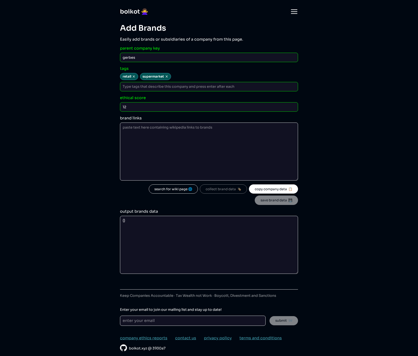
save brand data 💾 (276, 200)
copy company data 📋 (273, 189)
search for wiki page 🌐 (173, 189)
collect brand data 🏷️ (223, 189)
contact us (185, 338)
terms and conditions (260, 338)
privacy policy (218, 338)
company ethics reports (143, 338)
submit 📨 (283, 321)
